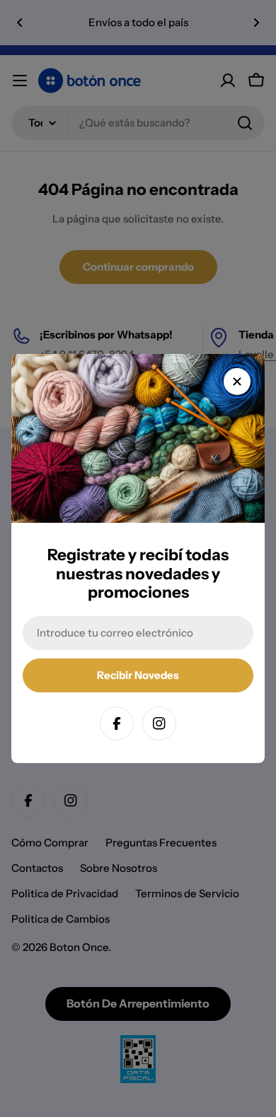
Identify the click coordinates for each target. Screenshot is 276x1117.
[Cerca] (237, 381)
